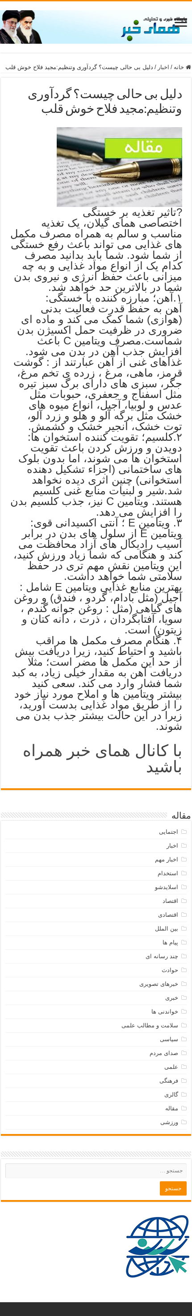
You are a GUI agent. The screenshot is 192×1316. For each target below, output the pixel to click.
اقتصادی (168, 914)
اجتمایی (168, 831)
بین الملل (166, 928)
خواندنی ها (164, 1011)
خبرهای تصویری (158, 984)
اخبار (163, 67)
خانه (180, 67)
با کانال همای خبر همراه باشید (102, 758)
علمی (171, 1067)
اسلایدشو (166, 887)
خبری (171, 997)
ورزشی (169, 1122)
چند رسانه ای (162, 956)
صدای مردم (164, 1053)
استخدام (168, 873)
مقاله (171, 1108)
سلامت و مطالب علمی (149, 1025)
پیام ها (170, 942)
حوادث (170, 970)
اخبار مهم (166, 859)
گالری (171, 1094)
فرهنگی (168, 1080)
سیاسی (169, 1039)
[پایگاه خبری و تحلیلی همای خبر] (96, 25)
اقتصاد (170, 901)
